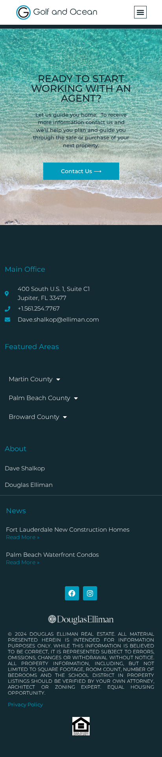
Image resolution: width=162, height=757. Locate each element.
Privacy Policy (25, 704)
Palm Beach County (39, 398)
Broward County (34, 417)
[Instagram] (90, 593)
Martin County (30, 379)
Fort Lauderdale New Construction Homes (67, 529)
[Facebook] (72, 593)
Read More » (22, 537)
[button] (140, 12)
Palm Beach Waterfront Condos (52, 554)
